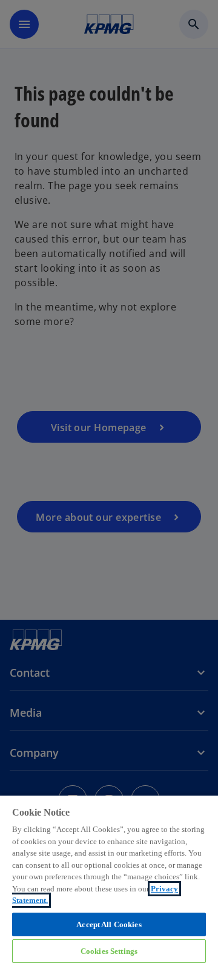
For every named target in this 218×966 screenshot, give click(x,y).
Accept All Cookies (108, 924)
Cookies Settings (109, 951)
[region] (109, 880)
